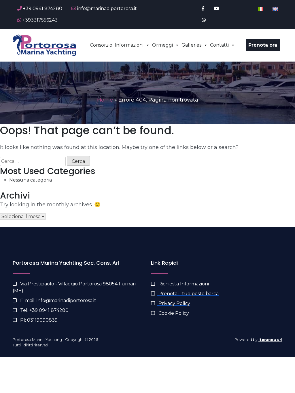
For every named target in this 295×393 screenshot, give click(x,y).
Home (105, 100)
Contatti (219, 45)
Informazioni (129, 45)
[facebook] (203, 8)
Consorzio (101, 45)
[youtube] (216, 8)
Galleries (191, 45)
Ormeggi (162, 45)
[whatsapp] (203, 20)
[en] (275, 8)
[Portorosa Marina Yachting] (44, 44)
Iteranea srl (270, 339)
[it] (261, 8)
